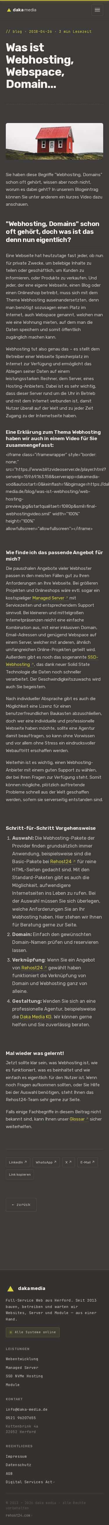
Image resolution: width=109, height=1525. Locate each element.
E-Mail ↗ (88, 1162)
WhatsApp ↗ (46, 1162)
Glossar (77, 1119)
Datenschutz (18, 1464)
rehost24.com (18, 1515)
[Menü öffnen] (97, 10)
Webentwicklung (22, 1358)
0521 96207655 (21, 1417)
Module (13, 1384)
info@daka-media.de (27, 1409)
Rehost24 (61, 861)
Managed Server (48, 598)
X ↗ (68, 1162)
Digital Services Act (29, 1481)
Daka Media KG (35, 1017)
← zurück (21, 1204)
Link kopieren (20, 1174)
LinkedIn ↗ (18, 1162)
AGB (9, 1473)
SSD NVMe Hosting (24, 1376)
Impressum (16, 1456)
